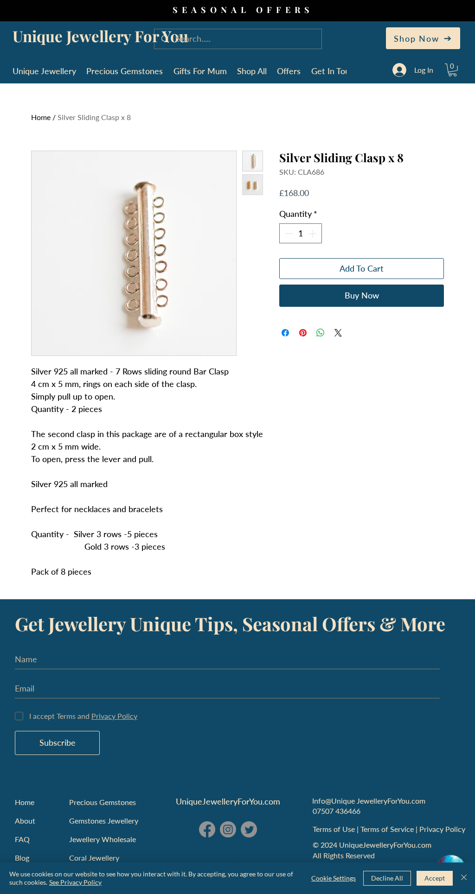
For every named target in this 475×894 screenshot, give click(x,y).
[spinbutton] (300, 233)
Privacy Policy (443, 828)
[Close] (463, 878)
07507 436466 (336, 810)
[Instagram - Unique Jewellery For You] (228, 829)
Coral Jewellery (94, 857)
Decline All (387, 878)
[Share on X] (338, 332)
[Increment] (313, 233)
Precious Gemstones (102, 802)
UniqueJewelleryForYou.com (228, 801)
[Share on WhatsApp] (320, 332)
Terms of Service (388, 828)
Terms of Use (335, 828)
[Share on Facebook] (285, 332)
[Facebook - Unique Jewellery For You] (207, 829)
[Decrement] (288, 233)
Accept (434, 878)
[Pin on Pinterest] (302, 332)
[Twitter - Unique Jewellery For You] (249, 829)
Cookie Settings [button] (333, 878)
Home (41, 117)
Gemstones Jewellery (103, 820)
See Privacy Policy (75, 882)
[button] (452, 69)
